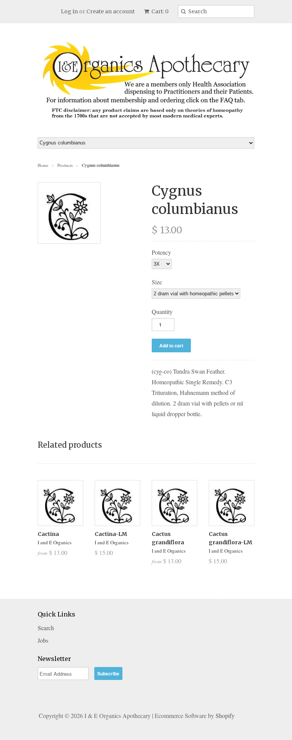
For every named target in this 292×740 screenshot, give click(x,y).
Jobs (43, 640)
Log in (69, 11)
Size (157, 282)
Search (46, 628)
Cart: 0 (159, 11)
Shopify (225, 715)
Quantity (162, 311)
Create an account (110, 11)
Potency (161, 252)
